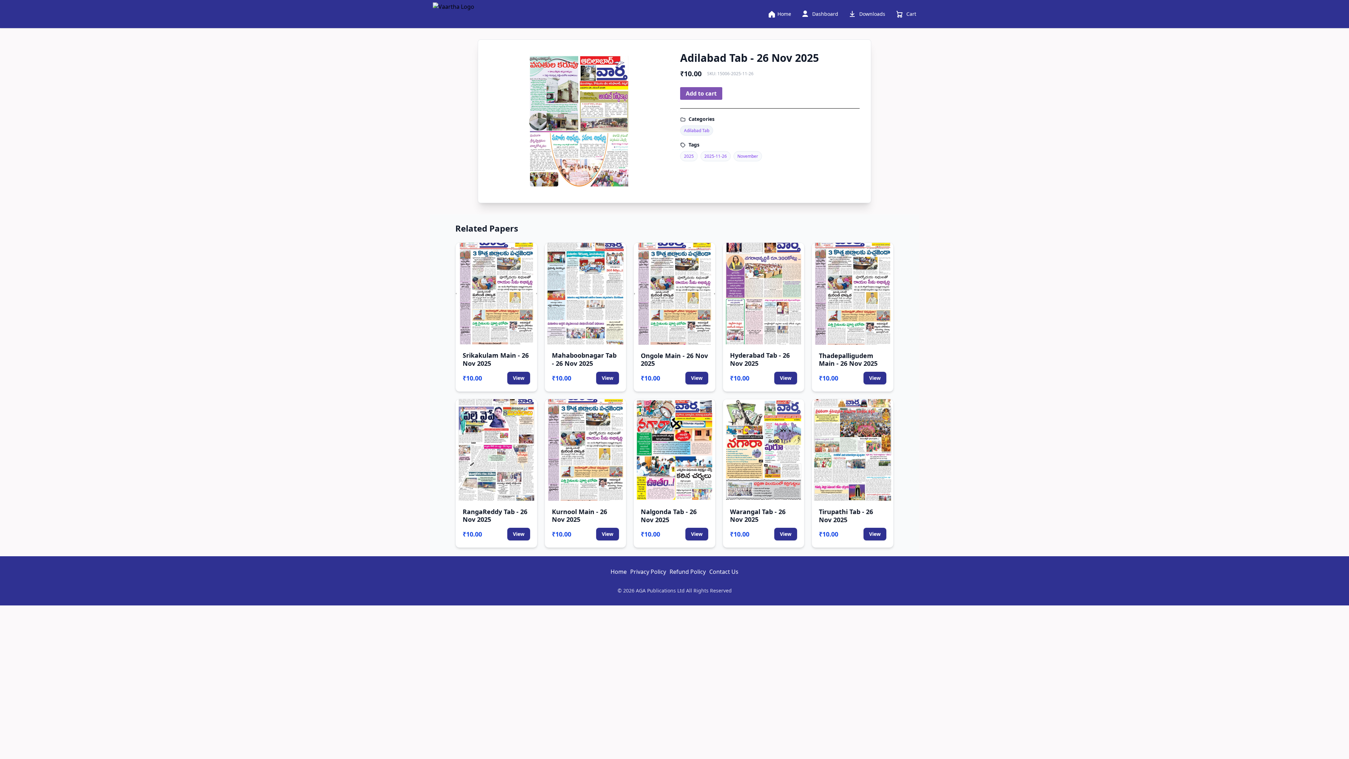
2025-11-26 (715, 156)
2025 (689, 156)
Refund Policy (688, 572)
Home (619, 572)
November (747, 156)
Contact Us (723, 572)
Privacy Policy (648, 572)
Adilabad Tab (696, 131)
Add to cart (701, 93)
